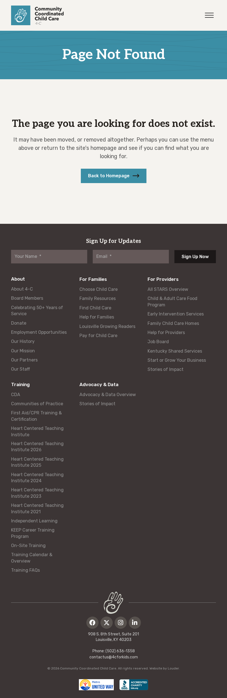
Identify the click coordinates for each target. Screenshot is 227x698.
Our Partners (24, 360)
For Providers (163, 279)
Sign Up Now (195, 256)
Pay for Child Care (98, 335)
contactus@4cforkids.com (113, 657)
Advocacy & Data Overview (107, 394)
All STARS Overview (168, 289)
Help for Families (96, 317)
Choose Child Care (98, 289)
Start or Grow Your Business (177, 360)
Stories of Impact (166, 369)
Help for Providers (166, 332)
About (18, 279)
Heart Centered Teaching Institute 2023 (37, 493)
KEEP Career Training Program (33, 533)
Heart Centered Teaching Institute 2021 (37, 508)
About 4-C (22, 289)
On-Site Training (28, 545)
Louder (173, 668)
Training (20, 384)
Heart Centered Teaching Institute (37, 431)
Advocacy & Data (98, 384)
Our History (23, 341)
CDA (15, 394)
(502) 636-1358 (120, 651)
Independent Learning (34, 521)
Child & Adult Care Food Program (172, 301)
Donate (18, 323)
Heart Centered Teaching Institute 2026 (37, 446)
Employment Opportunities (39, 332)
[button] (113, 176)
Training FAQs (25, 570)
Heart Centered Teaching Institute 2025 (37, 462)
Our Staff (20, 369)
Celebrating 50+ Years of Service (37, 310)
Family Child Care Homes (173, 323)
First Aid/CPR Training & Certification (36, 416)
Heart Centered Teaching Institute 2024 (37, 477)
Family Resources (97, 298)
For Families (93, 279)
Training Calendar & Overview (31, 557)
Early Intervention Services (176, 314)
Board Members (27, 298)
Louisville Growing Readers (107, 326)
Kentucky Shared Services (175, 351)
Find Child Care (95, 307)
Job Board (158, 341)
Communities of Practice (37, 403)
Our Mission (23, 350)
